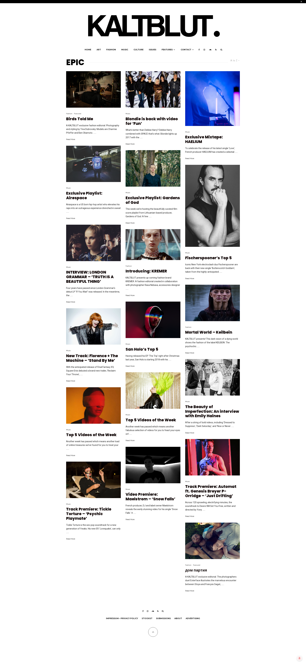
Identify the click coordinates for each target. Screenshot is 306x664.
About (178, 618)
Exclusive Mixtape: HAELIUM (204, 139)
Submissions (163, 618)
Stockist (147, 618)
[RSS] (216, 50)
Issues (152, 49)
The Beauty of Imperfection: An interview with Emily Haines (212, 411)
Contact (186, 49)
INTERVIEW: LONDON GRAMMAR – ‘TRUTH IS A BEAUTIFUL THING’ (90, 277)
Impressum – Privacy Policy (122, 618)
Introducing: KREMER (146, 271)
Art (99, 49)
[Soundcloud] (210, 50)
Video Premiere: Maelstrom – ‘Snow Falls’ (150, 496)
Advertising (193, 618)
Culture (138, 49)
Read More (70, 139)
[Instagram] (204, 50)
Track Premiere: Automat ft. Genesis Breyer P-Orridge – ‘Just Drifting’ (210, 491)
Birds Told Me (79, 119)
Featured (77, 114)
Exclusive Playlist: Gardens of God (153, 200)
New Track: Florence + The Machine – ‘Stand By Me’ (92, 358)
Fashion (111, 49)
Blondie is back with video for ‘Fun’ (152, 121)
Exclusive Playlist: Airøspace (84, 195)
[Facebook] (199, 50)
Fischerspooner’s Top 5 (208, 258)
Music (124, 49)
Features (167, 49)
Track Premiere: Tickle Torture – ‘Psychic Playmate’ (88, 514)
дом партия (196, 570)
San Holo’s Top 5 (142, 349)
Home (88, 49)
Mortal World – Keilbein (208, 332)
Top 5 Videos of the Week (91, 435)
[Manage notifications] (299, 658)
